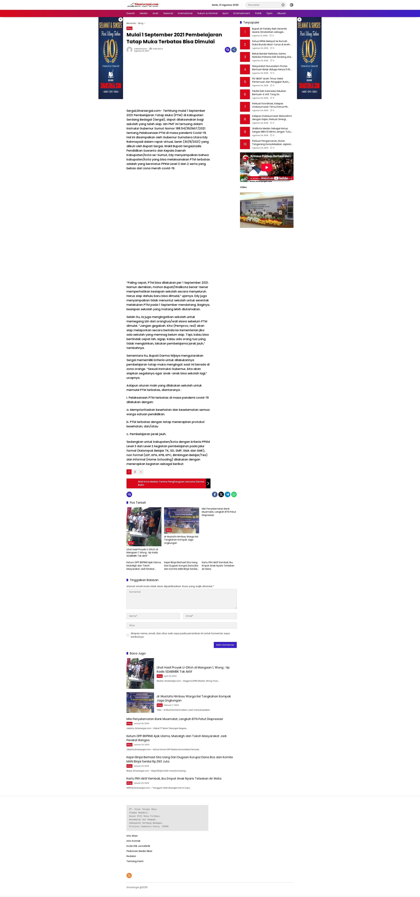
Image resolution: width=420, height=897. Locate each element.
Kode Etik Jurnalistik (138, 846)
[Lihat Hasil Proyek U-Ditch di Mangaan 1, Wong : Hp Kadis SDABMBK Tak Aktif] (143, 526)
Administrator (140, 49)
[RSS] (129, 875)
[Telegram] (227, 494)
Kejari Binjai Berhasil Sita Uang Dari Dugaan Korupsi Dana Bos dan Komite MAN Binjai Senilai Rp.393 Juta (181, 566)
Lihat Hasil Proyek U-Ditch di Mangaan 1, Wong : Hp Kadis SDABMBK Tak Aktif (142, 552)
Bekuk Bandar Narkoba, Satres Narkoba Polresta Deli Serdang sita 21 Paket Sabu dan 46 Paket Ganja (271, 55)
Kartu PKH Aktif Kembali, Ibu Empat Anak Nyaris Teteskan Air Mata (218, 565)
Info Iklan (132, 835)
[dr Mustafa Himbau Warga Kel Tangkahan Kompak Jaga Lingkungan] (181, 520)
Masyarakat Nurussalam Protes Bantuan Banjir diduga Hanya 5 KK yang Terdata (271, 68)
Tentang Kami (134, 861)
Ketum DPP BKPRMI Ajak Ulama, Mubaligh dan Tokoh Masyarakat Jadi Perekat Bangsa (143, 566)
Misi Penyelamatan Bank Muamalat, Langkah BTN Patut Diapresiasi (219, 512)
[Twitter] (221, 494)
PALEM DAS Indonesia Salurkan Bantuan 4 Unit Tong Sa (269, 93)
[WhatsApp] (234, 494)
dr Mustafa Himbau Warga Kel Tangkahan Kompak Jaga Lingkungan (181, 540)
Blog (129, 28)
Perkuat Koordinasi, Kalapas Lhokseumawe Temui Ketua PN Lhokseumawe (269, 105)
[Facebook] (215, 494)
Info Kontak (133, 841)
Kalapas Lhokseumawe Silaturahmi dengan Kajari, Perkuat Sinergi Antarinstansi (272, 118)
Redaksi (131, 856)
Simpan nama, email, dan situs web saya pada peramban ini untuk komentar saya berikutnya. (180, 635)
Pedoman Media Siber (139, 851)
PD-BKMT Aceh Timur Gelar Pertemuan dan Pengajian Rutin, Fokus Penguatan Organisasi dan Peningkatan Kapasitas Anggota (271, 80)
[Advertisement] (168, 82)
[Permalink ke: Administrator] (130, 50)
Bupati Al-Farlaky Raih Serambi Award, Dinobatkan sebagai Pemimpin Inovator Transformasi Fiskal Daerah (271, 30)
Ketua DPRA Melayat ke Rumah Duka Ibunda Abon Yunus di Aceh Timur (271, 43)
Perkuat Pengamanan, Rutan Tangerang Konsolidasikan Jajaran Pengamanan (271, 143)
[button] (283, 5)
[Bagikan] (234, 49)
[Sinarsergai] (142, 4)
